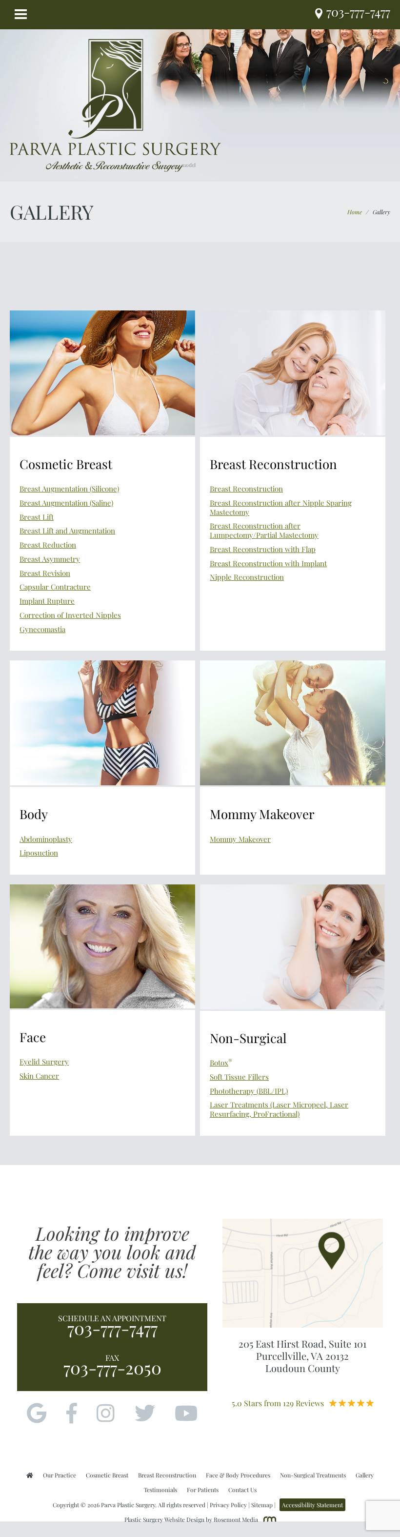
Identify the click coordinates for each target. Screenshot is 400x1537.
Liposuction (39, 853)
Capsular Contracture (55, 587)
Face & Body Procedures (238, 1475)
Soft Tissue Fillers (239, 1077)
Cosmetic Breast (107, 1475)
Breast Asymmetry (50, 559)
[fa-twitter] (145, 1414)
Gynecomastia (42, 629)
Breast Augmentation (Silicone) (69, 488)
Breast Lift (37, 517)
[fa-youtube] (186, 1414)
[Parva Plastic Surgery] (115, 104)
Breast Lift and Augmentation (67, 530)
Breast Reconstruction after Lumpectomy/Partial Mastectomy (264, 530)
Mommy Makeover (240, 839)
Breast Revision (45, 573)
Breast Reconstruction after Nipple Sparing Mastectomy (281, 507)
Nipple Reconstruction (247, 577)
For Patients (203, 1490)
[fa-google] (36, 1414)
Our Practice (59, 1475)
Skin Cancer (39, 1076)
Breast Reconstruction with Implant (268, 563)
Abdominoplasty (46, 839)
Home (354, 212)
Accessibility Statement (312, 1505)
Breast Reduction (48, 545)
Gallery (365, 1475)
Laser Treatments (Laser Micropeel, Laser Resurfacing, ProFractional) (279, 1109)
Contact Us (242, 1490)
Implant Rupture (47, 601)
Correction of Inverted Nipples (70, 615)
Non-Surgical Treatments (313, 1475)
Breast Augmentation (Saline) (66, 503)
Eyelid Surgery (44, 1061)
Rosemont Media (236, 1519)
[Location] (320, 14)
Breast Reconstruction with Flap (263, 549)
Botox (221, 1062)
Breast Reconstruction (246, 488)
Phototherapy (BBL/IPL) (249, 1091)
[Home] (29, 1475)
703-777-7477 (112, 1328)
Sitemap (262, 1505)
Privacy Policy (228, 1505)
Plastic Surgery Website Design (164, 1519)
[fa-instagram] (106, 1414)
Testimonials (160, 1490)
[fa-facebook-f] (71, 1414)
